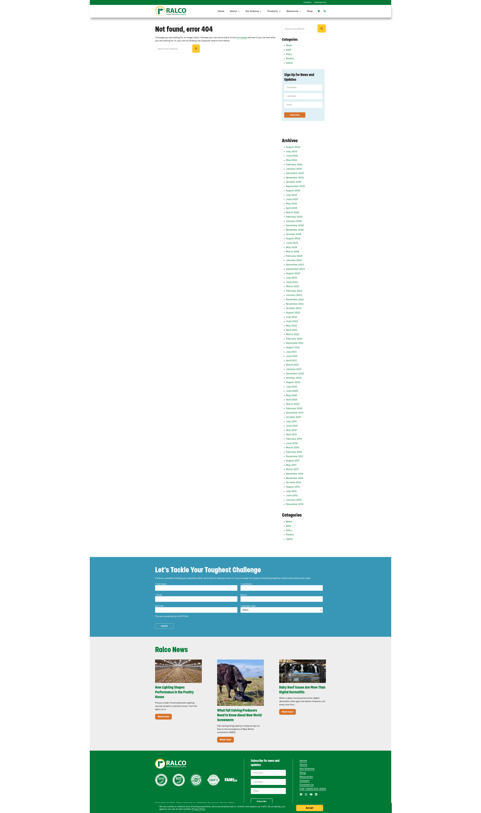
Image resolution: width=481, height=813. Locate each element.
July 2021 (291, 352)
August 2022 (293, 312)
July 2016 (291, 491)
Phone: (243, 595)
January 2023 (294, 295)
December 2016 (294, 473)
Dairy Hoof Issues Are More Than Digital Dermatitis (302, 689)
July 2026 (291, 151)
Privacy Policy (198, 809)
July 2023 (291, 277)
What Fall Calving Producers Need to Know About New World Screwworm (239, 715)
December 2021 (294, 343)
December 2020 (295, 373)
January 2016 (293, 500)
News (289, 45)
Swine (289, 63)
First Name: (161, 584)
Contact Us (307, 784)
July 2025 (291, 195)
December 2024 (295, 225)
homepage (241, 37)
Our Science (252, 11)
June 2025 (292, 199)
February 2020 (294, 408)
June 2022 (292, 321)
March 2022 (292, 334)
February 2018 (294, 452)
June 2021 (292, 356)
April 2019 (291, 434)
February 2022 (294, 339)
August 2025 (293, 190)
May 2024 (291, 247)
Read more (165, 717)
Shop (310, 11)
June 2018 (292, 443)
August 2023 (293, 273)
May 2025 (291, 203)
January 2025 (294, 221)
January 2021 (293, 369)
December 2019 (294, 412)
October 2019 (293, 417)
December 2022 (295, 299)
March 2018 (292, 447)
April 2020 (291, 399)
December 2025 (295, 173)
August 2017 (293, 460)
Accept (309, 808)
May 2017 (291, 465)
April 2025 (291, 208)
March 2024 (292, 251)
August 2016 (293, 487)
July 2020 (291, 386)
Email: (158, 595)
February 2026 (294, 164)
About (233, 11)
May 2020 (291, 395)
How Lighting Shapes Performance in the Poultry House (174, 692)
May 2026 (291, 160)
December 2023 (295, 264)
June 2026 (292, 155)
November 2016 (294, 478)
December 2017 (294, 456)
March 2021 (292, 365)
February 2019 (294, 439)
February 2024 (294, 256)
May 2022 (291, 325)
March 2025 (292, 212)
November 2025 (295, 177)
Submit (164, 626)
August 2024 (293, 238)
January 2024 (294, 260)
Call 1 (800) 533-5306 (313, 788)
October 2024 (293, 234)
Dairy (289, 54)
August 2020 (293, 382)
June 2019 (292, 426)
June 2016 (292, 495)
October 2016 (293, 482)
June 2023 (292, 282)
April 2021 (291, 360)
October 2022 (293, 308)
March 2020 (292, 404)
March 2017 (292, 469)
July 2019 (291, 421)
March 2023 (292, 286)
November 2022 (295, 304)
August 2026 (293, 147)
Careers (304, 780)
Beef (288, 50)
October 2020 (293, 378)
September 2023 (295, 269)
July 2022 (291, 317)
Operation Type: (248, 606)
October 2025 (293, 182)
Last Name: (246, 584)
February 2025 (294, 216)
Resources (292, 11)
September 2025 (295, 186)
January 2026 (294, 169)
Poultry (290, 58)
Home (221, 11)
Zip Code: (159, 606)
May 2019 (291, 430)
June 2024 (292, 243)
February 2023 (294, 291)
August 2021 (293, 347)
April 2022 (291, 330)
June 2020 (292, 391)
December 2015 (294, 504)
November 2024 (295, 230)
